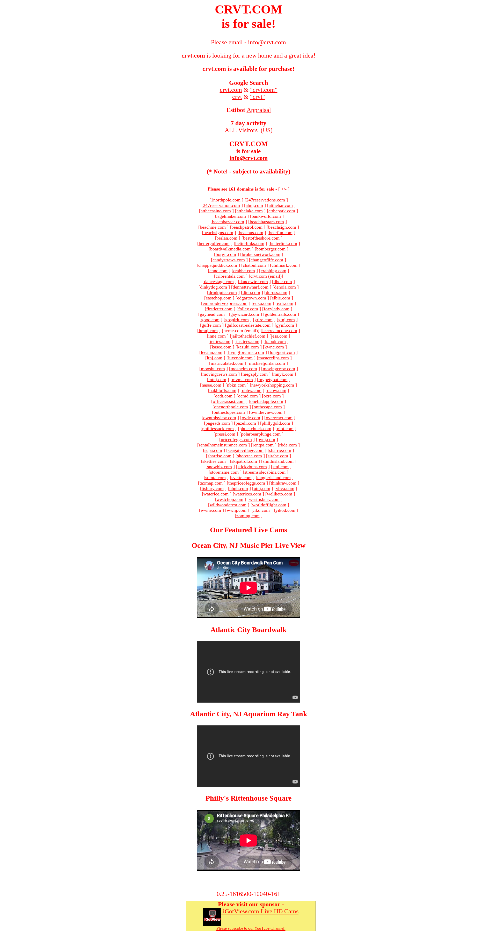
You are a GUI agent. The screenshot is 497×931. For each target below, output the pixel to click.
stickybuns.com (252, 466)
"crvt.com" (263, 89)
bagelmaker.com (230, 216)
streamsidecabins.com (265, 472)
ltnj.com (214, 357)
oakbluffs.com (222, 390)
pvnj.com (266, 439)
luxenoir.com (240, 357)
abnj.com (254, 205)
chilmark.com (284, 265)
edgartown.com (251, 297)
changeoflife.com (267, 259)
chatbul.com (254, 265)
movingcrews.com (219, 374)
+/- (284, 189)
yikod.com (285, 510)
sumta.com (215, 477)
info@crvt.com (249, 158)
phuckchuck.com (255, 428)
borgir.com (226, 254)
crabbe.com (244, 270)
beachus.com (251, 232)
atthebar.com (281, 205)
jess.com (279, 336)
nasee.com (211, 385)
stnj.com (281, 466)
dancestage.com (219, 281)
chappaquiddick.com (217, 265)
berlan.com (226, 238)
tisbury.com (213, 488)
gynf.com (285, 325)
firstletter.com (219, 308)
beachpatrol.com (246, 227)
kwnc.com (274, 346)
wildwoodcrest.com (228, 504)
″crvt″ (257, 96)
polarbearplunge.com (261, 434)
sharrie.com (280, 450)
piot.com (285, 428)
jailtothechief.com (248, 336)
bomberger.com (271, 248)
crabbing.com (273, 270)
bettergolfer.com (214, 243)
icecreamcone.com (279, 330)
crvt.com (231, 89)
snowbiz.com (219, 466)
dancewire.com (253, 281)
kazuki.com (248, 346)
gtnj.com (286, 319)
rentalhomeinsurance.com (223, 444)
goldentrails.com (280, 314)
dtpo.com (251, 292)
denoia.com (285, 287)
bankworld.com (266, 216)
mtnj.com (217, 379)
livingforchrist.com (246, 352)
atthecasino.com (216, 210)
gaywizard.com (244, 314)
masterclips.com (273, 357)
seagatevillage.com (246, 450)
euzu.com (262, 303)
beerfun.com (281, 232)
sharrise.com (219, 455)
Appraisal (259, 110)
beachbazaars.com (267, 221)
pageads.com (218, 423)
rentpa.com (263, 444)
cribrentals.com (230, 276)
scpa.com (213, 450)
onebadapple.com (266, 401)
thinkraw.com (283, 483)
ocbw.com (276, 390)
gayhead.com (212, 314)
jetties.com (220, 341)
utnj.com (262, 488)
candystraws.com (229, 259)
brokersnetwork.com (261, 254)
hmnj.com (208, 330)
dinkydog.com (213, 287)
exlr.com (285, 303)
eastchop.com (218, 297)
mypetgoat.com (273, 379)
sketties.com (214, 461)
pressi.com (225, 434)
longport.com (282, 352)
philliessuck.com (218, 428)
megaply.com (255, 374)
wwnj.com (236, 510)
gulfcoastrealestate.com (248, 325)
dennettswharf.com (250, 287)
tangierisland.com (274, 477)
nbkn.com (236, 385)
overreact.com (279, 417)
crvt (237, 96)
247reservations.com (265, 199)
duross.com (276, 292)
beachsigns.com (218, 232)
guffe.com (211, 325)
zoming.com (248, 515)
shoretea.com (249, 455)
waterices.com (247, 493)
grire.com (263, 319)
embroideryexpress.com (225, 303)
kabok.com (275, 341)
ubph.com (238, 488)
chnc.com (218, 270)
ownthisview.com (219, 417)
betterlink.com (283, 243)
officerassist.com (229, 401)
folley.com (248, 308)
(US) (267, 130)
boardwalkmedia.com (230, 248)
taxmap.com (211, 483)
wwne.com (211, 510)
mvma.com (242, 379)
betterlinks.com (249, 243)
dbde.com (283, 281)
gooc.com (210, 319)
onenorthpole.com (231, 406)
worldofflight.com (269, 504)
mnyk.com (283, 374)
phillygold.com (276, 423)
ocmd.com (248, 395)
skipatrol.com (244, 461)
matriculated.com (227, 363)
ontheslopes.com (229, 412)
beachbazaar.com (228, 221)
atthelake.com (250, 210)
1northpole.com (225, 199)
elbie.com (281, 297)
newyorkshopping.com (272, 385)
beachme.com (213, 227)
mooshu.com (213, 368)
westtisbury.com (264, 499)
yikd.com (261, 510)
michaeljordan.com (267, 363)
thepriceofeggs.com (246, 483)
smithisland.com (278, 461)
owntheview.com (266, 412)
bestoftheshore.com (261, 238)
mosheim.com (244, 368)
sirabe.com (278, 455)
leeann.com (211, 352)
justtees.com (247, 341)
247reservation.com (221, 205)
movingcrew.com (279, 368)
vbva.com (285, 488)
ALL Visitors (241, 130)
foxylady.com (276, 308)
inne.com (217, 336)
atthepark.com (281, 210)
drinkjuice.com (223, 292)
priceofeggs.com (236, 439)
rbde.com (288, 444)
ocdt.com (223, 395)
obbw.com (251, 390)
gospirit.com (237, 319)
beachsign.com (282, 227)
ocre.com (272, 395)
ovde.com (251, 417)
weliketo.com (279, 493)
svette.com (241, 477)
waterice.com (216, 493)
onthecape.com (268, 406)
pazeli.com (246, 423)
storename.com (224, 472)
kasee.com (221, 346)
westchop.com (229, 499)
